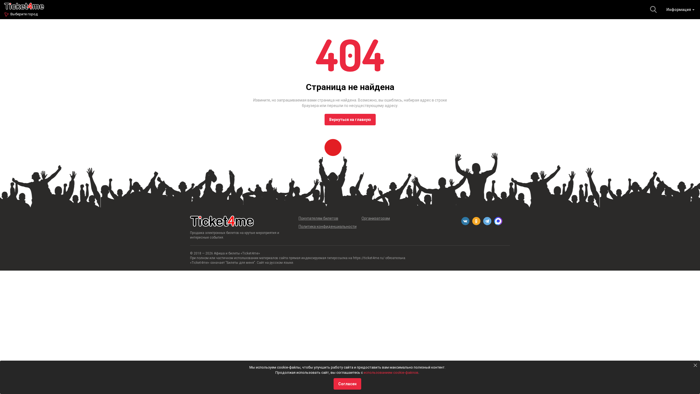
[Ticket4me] (24, 5)
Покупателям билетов (318, 218)
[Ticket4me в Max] (498, 221)
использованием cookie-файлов (391, 372)
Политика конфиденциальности (328, 226)
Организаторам (375, 218)
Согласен (347, 384)
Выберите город (24, 14)
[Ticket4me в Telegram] (487, 221)
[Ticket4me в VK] (465, 221)
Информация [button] (679, 9)
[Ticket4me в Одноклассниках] (476, 221)
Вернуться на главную (350, 119)
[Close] (695, 365)
